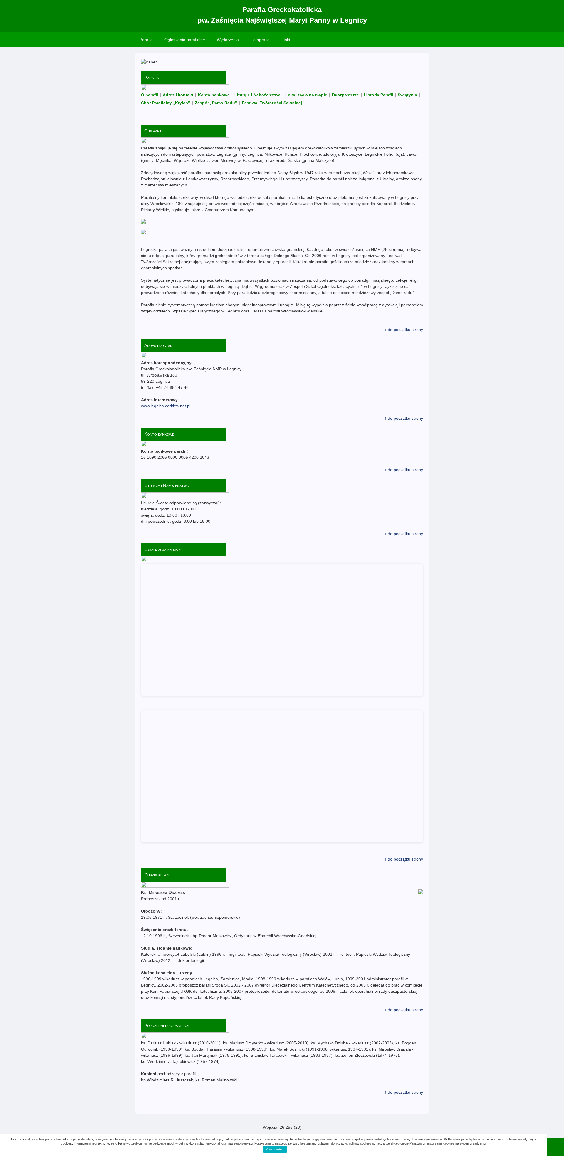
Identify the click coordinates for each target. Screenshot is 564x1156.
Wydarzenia (228, 39)
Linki (285, 39)
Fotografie (260, 39)
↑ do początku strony (404, 329)
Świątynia (407, 95)
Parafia (146, 39)
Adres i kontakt (178, 95)
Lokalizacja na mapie (306, 95)
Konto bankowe (214, 95)
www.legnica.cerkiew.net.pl (165, 406)
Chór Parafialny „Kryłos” (165, 102)
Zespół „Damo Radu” (216, 102)
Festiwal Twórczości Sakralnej (272, 102)
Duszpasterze (345, 95)
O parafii (149, 95)
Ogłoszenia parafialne (184, 39)
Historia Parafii (378, 95)
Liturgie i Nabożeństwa (257, 95)
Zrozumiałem (275, 1149)
